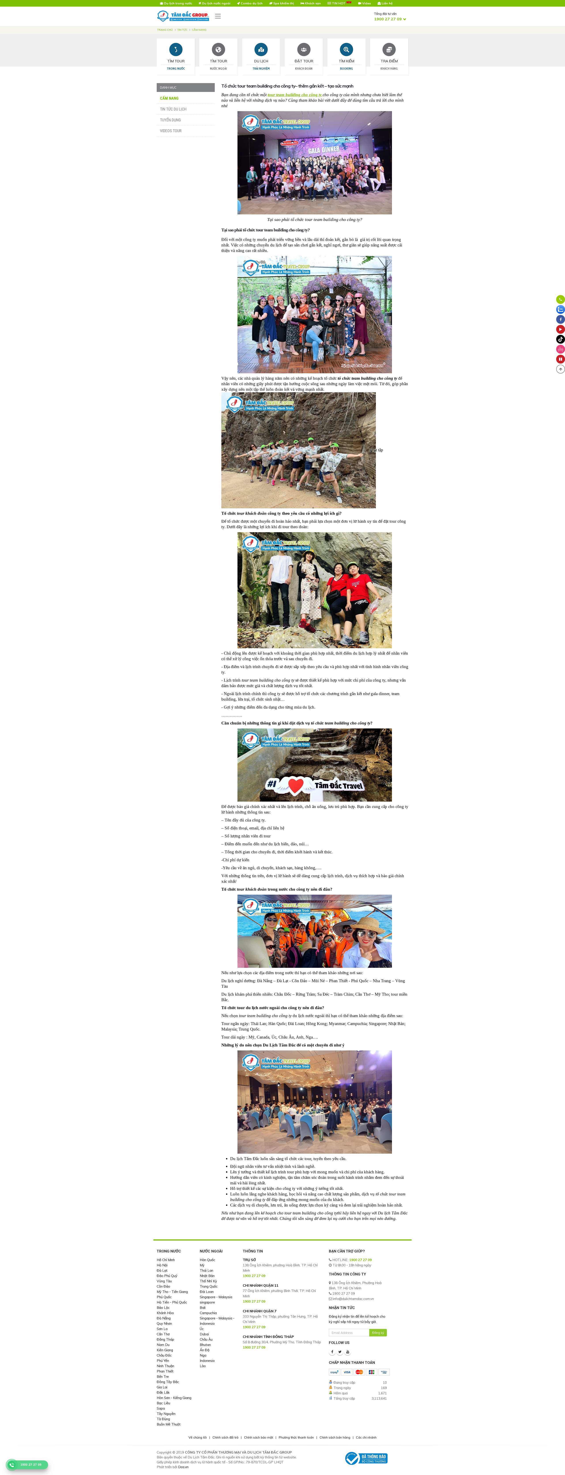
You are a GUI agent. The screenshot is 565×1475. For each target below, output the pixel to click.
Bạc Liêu (163, 1403)
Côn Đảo (163, 1286)
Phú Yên (163, 1361)
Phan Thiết (165, 1371)
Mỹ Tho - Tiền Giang (172, 1292)
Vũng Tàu (164, 1281)
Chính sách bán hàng (335, 1437)
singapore (207, 1302)
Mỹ (202, 1265)
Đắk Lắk (163, 1392)
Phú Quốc (164, 1297)
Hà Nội (162, 1265)
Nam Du (163, 1345)
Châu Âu (206, 1339)
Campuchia (208, 1313)
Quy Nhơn (164, 1323)
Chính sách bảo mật (258, 1437)
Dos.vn (183, 1467)
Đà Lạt (162, 1270)
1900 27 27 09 (360, 1260)
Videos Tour (170, 130)
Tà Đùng (163, 1419)
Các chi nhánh (366, 1437)
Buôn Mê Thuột (169, 1424)
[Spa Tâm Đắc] (560, 349)
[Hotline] (560, 299)
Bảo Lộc (163, 1307)
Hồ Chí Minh (166, 1260)
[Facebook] (332, 1352)
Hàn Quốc (207, 1260)
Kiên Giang (165, 1350)
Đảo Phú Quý (167, 1276)
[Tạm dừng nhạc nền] (560, 359)
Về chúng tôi (197, 1437)
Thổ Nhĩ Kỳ (208, 1281)
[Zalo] (560, 309)
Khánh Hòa (165, 1313)
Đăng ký (378, 1333)
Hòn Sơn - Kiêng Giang (174, 1398)
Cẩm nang (199, 29)
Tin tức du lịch (173, 109)
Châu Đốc (164, 1355)
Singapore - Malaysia (216, 1297)
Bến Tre (163, 1376)
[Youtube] (347, 1352)
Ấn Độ (204, 1350)
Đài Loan (207, 1292)
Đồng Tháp (165, 1339)
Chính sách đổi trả (225, 1437)
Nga (203, 1355)
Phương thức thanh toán (296, 1437)
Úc (202, 1329)
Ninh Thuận (165, 1366)
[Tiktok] (560, 339)
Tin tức (182, 29)
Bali (202, 1307)
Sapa (161, 1408)
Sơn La (162, 1329)
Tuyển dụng (170, 120)
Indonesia (207, 1361)
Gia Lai (162, 1387)
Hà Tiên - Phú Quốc (172, 1302)
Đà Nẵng (164, 1318)
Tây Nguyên (166, 1414)
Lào (203, 1366)
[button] (560, 369)
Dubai (204, 1334)
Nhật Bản (207, 1276)
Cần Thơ (163, 1334)
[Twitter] (340, 1352)
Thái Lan (206, 1270)
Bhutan (205, 1345)
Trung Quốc (209, 1286)
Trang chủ (165, 29)
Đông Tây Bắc (168, 1382)
